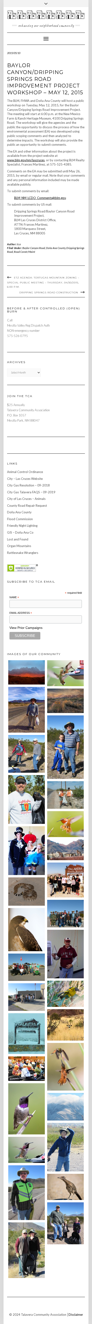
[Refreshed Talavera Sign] (26, 1033)
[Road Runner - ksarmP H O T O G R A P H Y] (65, 1187)
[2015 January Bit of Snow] (65, 1106)
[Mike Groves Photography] (26, 672)
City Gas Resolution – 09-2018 (28, 485)
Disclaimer (76, 1314)
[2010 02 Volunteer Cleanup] (65, 913)
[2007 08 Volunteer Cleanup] (65, 795)
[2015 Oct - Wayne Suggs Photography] (65, 701)
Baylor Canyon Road (33, 247)
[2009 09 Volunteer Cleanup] (26, 967)
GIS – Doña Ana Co (20, 532)
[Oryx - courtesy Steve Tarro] (65, 1024)
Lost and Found (17, 539)
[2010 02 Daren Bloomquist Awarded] (65, 954)
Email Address (20, 613)
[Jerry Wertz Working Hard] (26, 710)
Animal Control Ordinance (25, 472)
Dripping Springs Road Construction (48, 292)
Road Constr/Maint (24, 251)
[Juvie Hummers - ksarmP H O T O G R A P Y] (65, 673)
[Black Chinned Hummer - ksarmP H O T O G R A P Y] (26, 1108)
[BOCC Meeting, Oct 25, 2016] (26, 1068)
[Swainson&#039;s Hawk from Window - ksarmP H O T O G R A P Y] (26, 929)
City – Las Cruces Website (25, 479)
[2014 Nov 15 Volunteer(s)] (65, 747)
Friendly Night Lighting (22, 525)
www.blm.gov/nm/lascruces (26, 160)
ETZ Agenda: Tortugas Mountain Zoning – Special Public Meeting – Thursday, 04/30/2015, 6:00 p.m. (43, 282)
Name (14, 597)
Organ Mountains (19, 546)
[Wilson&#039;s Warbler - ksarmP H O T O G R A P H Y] (65, 994)
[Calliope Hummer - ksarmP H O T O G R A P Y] (26, 1150)
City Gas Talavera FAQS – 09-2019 (31, 492)
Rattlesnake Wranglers (22, 553)
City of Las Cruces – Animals (26, 499)
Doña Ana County (55, 247)
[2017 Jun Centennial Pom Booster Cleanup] (65, 880)
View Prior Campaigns (25, 628)
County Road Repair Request (27, 505)
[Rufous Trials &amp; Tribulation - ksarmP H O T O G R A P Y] (65, 1067)
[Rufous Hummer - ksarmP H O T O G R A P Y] (65, 824)
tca (19, 244)
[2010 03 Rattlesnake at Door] (26, 891)
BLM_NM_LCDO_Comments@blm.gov (40, 198)
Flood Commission (20, 519)
